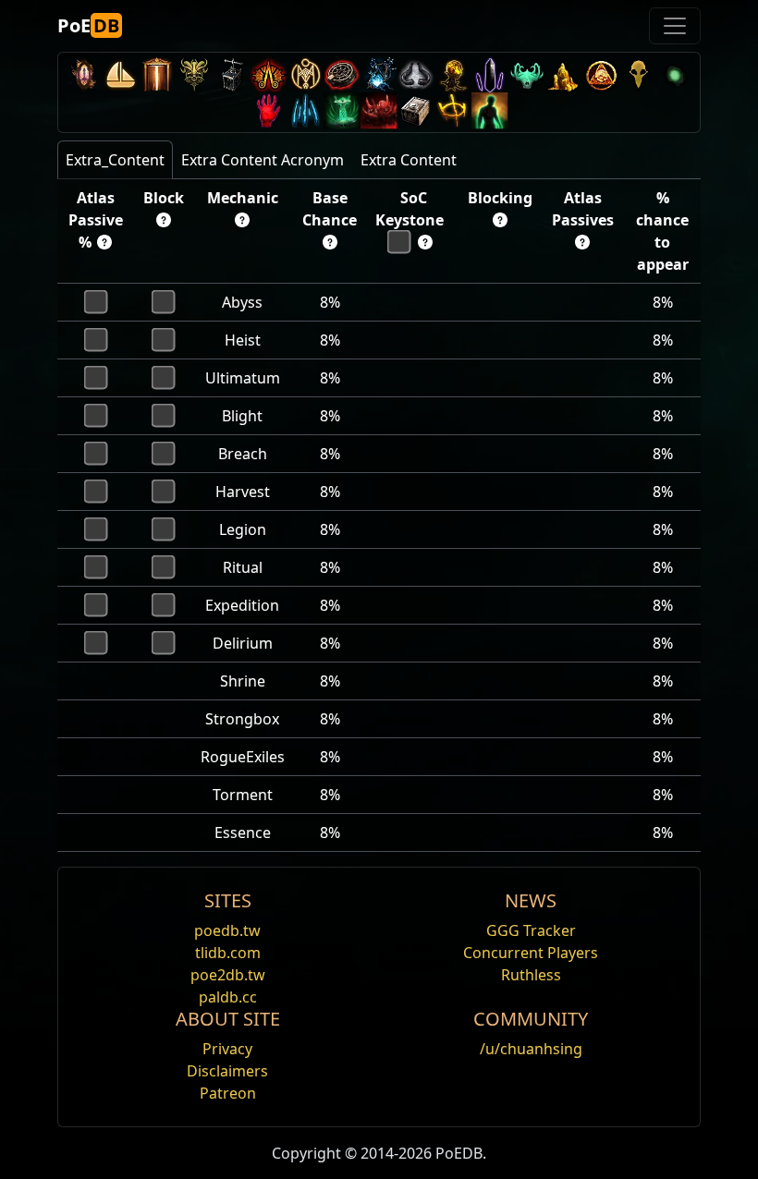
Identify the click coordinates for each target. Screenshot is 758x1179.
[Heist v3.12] (342, 74)
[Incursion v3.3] (600, 74)
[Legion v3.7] (489, 74)
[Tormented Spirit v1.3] (342, 110)
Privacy (227, 1049)
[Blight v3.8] (452, 74)
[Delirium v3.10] (415, 74)
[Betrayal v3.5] (526, 74)
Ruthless (531, 975)
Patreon (228, 1093)
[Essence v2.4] (305, 110)
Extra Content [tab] (409, 160)
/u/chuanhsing (531, 1049)
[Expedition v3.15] (231, 74)
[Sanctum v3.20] (157, 74)
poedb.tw (227, 930)
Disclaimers (227, 1071)
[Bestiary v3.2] (637, 74)
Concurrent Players (530, 952)
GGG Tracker (531, 930)
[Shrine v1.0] (452, 110)
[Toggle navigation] (675, 25)
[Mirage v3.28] (83, 74)
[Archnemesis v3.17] (194, 74)
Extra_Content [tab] (115, 160)
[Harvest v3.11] (379, 74)
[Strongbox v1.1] (415, 110)
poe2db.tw (227, 975)
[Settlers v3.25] (120, 74)
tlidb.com (228, 952)
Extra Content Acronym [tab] (262, 160)
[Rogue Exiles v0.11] (489, 110)
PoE (88, 25)
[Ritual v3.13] (305, 74)
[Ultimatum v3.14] (268, 74)
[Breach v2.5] (268, 110)
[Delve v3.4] (563, 74)
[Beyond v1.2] (379, 110)
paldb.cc (228, 997)
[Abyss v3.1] (674, 74)
